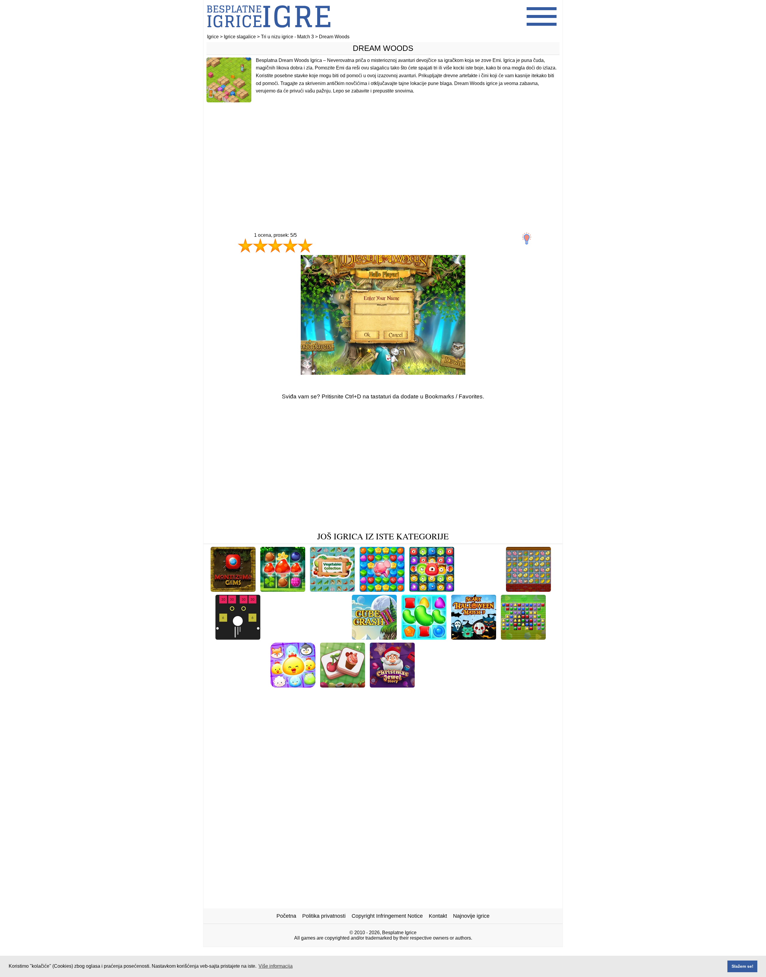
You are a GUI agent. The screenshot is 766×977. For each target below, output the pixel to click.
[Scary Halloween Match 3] (473, 637)
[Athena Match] (238, 694)
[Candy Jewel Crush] (382, 589)
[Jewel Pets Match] (292, 685)
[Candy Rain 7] (536, 685)
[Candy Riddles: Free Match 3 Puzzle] (347, 694)
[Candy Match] (523, 694)
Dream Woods (383, 48)
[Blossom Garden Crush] (236, 685)
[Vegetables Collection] (332, 589)
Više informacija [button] (276, 966)
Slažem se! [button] (742, 966)
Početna (286, 916)
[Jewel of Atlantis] (419, 694)
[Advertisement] (383, 155)
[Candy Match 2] (424, 637)
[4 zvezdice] (290, 245)
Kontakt (438, 916)
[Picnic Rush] (279, 694)
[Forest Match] (282, 589)
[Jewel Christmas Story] (392, 685)
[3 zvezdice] (275, 245)
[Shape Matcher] (523, 637)
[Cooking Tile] (342, 685)
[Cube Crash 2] (374, 637)
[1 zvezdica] (245, 245)
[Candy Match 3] (440, 685)
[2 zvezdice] (260, 245)
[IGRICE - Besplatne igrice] (269, 31)
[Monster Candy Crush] (431, 589)
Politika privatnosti (324, 916)
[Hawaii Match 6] (286, 637)
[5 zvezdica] (305, 245)
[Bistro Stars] (528, 589)
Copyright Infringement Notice (387, 916)
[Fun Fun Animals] (489, 685)
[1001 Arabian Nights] (473, 694)
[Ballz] (237, 637)
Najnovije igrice (471, 916)
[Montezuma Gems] (233, 589)
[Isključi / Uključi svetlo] (527, 239)
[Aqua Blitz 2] (380, 704)
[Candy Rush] (330, 637)
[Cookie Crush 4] (480, 589)
